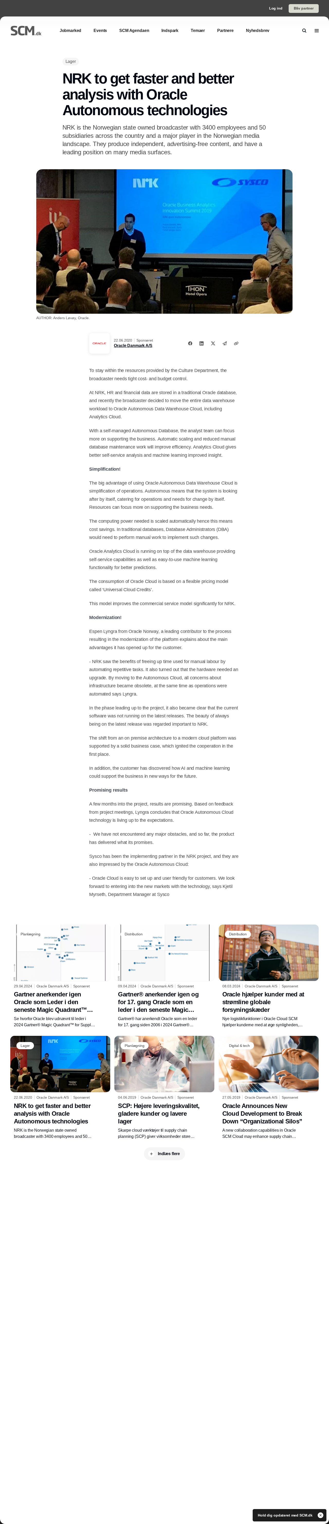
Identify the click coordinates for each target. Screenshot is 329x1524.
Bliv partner (304, 8)
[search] (304, 31)
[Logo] (26, 31)
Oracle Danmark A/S (133, 345)
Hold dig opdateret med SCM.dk (286, 1515)
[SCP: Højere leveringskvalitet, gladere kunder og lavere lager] (164, 1087)
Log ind (275, 8)
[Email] (225, 343)
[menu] (317, 31)
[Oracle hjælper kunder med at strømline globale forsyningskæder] (269, 976)
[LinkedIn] (201, 343)
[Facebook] (190, 343)
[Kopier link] (236, 343)
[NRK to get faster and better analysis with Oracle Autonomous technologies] (60, 1087)
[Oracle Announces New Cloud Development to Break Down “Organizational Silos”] (269, 1088)
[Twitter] (213, 343)
